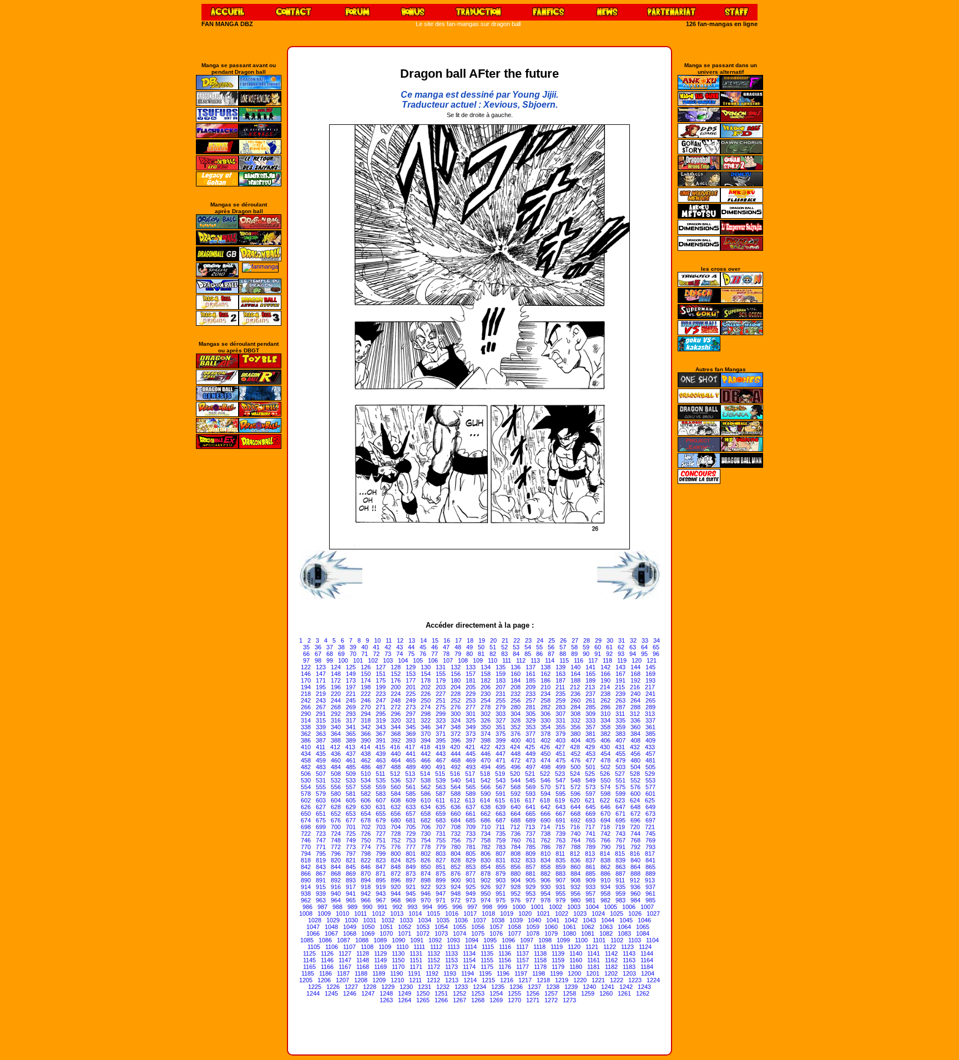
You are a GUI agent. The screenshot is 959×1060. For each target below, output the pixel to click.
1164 (646, 960)
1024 (598, 913)
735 (501, 833)
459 (321, 760)
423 (500, 747)
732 (456, 833)
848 (396, 867)
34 (656, 640)
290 (306, 713)
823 (381, 860)
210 (546, 687)
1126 (327, 953)
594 (546, 793)
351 (501, 727)
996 (457, 906)
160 (516, 673)
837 (590, 860)
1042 (571, 920)
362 (306, 733)
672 (635, 813)
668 (576, 813)
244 (336, 700)
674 (306, 820)
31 (621, 640)
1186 (325, 973)
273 (411, 707)
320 (396, 720)
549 (590, 780)
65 (656, 647)
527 (620, 773)
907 (561, 880)
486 (366, 767)
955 (561, 893)
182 (486, 680)
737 (531, 833)
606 (366, 800)
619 (560, 800)
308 (576, 713)
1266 (441, 1000)
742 (605, 833)
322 (426, 720)
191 (620, 680)
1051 (386, 926)
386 (306, 740)
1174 (469, 966)
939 (321, 893)
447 (501, 753)
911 (620, 880)
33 (645, 640)
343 (381, 727)
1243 (644, 986)
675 (321, 820)
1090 (398, 940)
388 (336, 740)
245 (351, 700)
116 (578, 660)
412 (335, 747)
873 (411, 873)
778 (426, 847)
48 (458, 647)
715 (560, 827)
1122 (609, 946)
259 (561, 700)
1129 (380, 953)
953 (531, 893)
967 (381, 900)
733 (471, 833)
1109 (384, 946)
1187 (343, 973)
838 (605, 860)
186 (546, 680)
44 (411, 647)
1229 (388, 986)
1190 (396, 973)
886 (605, 873)
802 (426, 853)
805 (471, 853)
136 (516, 667)
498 (546, 767)
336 (635, 720)
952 (516, 893)
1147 (345, 960)
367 (381, 733)
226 (426, 693)
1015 (433, 913)
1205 (305, 980)
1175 (487, 966)
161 (531, 673)
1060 (551, 926)
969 (411, 900)
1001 (537, 906)
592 (516, 793)
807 (501, 853)
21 (505, 640)
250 (426, 700)
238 (605, 693)
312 (635, 713)
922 (426, 887)
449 (531, 753)
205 (471, 687)
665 (531, 813)
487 (381, 767)
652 (336, 813)
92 (609, 653)
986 (307, 906)
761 (531, 840)
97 (306, 660)
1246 (349, 993)
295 (381, 713)
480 (635, 760)
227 (441, 693)
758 (486, 840)
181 (471, 680)
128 (396, 667)
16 (446, 640)
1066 (313, 933)
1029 (333, 920)
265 (650, 700)
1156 (504, 960)
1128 (362, 953)
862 (605, 867)
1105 (313, 946)
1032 (388, 920)
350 (486, 727)
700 (336, 827)
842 (306, 867)
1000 (519, 906)
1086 (325, 940)
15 (435, 640)
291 (321, 713)
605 (351, 800)
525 (590, 773)
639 (501, 807)
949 (471, 893)
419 (440, 747)
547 (561, 780)
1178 (540, 966)
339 (321, 727)
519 (500, 773)
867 (321, 873)
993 (412, 906)
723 (321, 833)
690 (546, 820)
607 (381, 800)
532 (336, 780)
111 (506, 660)
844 (336, 867)
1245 (331, 993)
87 (551, 653)
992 (397, 906)
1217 (525, 980)
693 (590, 820)
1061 (569, 926)
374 (486, 733)
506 (306, 773)
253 (471, 700)
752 (396, 840)
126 (366, 667)
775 (381, 847)
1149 (380, 960)
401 (531, 740)
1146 (327, 960)
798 (366, 853)
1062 (587, 926)
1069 (368, 933)
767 (620, 840)
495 (501, 767)
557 (351, 787)
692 (576, 820)
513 (410, 773)
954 (546, 893)
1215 (488, 980)
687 (501, 820)
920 (396, 887)
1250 (423, 993)
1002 (555, 906)
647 (620, 807)
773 (351, 847)
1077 (514, 933)
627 (321, 807)
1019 (506, 913)
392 (396, 740)
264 (635, 700)
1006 (628, 906)
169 (650, 673)
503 (620, 767)
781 (471, 847)
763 (561, 840)
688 (516, 820)
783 (501, 847)
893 (351, 880)
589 (471, 793)
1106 (331, 946)
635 (441, 807)
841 (650, 860)
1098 (545, 940)
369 (411, 733)
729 (411, 833)
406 (605, 740)
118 (607, 660)
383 (620, 733)
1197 (520, 973)
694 (605, 820)
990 (367, 906)
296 (396, 713)
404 (576, 740)
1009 (324, 913)
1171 (416, 966)
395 (441, 740)
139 (561, 667)
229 (471, 693)
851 (441, 867)
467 (441, 760)
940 (336, 893)
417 (410, 747)
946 (426, 893)
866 (306, 873)
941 (351, 893)
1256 (532, 993)
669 (590, 813)
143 (620, 667)
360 (635, 727)
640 (516, 807)
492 (456, 767)
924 (456, 887)
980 (576, 900)
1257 (551, 993)
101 (358, 660)
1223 (635, 980)
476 (576, 760)
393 (411, 740)
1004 (592, 906)
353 (531, 727)
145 (650, 667)
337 (650, 720)
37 (329, 647)
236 (576, 693)
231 (501, 693)
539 (441, 780)
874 (426, 873)
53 (516, 647)
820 (336, 860)
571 (561, 787)
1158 (540, 960)
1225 (314, 986)
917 (351, 887)
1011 (360, 913)
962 (306, 900)
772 (336, 847)
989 (352, 906)
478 (605, 760)
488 (396, 767)
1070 (386, 933)
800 (396, 853)
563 (441, 787)
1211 (415, 980)
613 (470, 800)
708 (456, 827)
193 (650, 680)
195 (321, 687)
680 (396, 820)
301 (471, 713)
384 (635, 733)
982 (605, 900)
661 (471, 813)
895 (381, 880)
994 (427, 906)
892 (336, 880)
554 (306, 787)
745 (650, 833)
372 (456, 733)
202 (426, 687)
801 (411, 853)
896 (396, 880)
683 (441, 820)
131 (441, 667)
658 (426, 813)
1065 (642, 926)
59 (586, 647)
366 (366, 733)
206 (486, 687)
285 (590, 707)
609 (411, 800)
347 (441, 727)
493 (471, 767)
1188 (361, 973)
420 (455, 747)
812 (575, 853)
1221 (598, 980)
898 (426, 880)
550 (605, 780)
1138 (540, 953)
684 (456, 820)
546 (546, 780)
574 (605, 787)
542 (486, 780)
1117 (522, 946)
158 (486, 673)
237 (590, 693)
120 (637, 660)
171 (321, 680)
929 (531, 887)
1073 (441, 933)
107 (448, 660)
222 (366, 693)
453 (590, 753)
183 (501, 680)
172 (336, 680)
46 (434, 647)
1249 (404, 993)
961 (650, 893)
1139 (558, 953)
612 (455, 800)
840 (635, 860)
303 (501, 713)
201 (411, 687)
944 (396, 893)
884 (576, 873)
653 (351, 813)
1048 (331, 926)
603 (321, 800)
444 (456, 753)
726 (366, 833)
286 (605, 707)
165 (590, 673)
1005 (610, 906)
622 (605, 800)
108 (463, 660)
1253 (477, 993)
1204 (647, 973)
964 (336, 900)
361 (650, 727)
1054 (441, 926)
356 (576, 727)
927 (501, 887)
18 (470, 640)
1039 (516, 920)
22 (516, 640)
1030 (351, 920)
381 (590, 733)
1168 (362, 966)
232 (516, 693)
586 (426, 793)
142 (605, 667)
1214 (470, 980)
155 (441, 673)
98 (318, 660)
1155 (487, 960)
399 (501, 740)
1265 (423, 1000)
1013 (396, 913)
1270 (514, 1000)
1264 (404, 1000)
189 (590, 680)
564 (456, 787)
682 (426, 820)
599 (620, 793)
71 (364, 653)
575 (620, 787)
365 (351, 733)
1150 (398, 960)
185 (531, 680)
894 (366, 880)
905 (531, 880)
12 (400, 640)
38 (341, 647)
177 (411, 680)
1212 (433, 980)
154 (426, 673)
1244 (313, 993)
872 (396, 873)
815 (620, 853)
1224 (653, 980)
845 (351, 867)
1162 (611, 960)
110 (492, 660)
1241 (607, 986)
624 (635, 800)
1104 (652, 940)
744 (635, 833)
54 (527, 647)
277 (471, 707)
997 (472, 906)
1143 (629, 953)
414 (365, 747)
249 (411, 700)
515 (440, 773)
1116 (505, 946)
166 (605, 673)
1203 (629, 973)
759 (501, 840)
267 (321, 707)
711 (500, 827)
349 (471, 727)
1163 (629, 960)
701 (351, 827)
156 (456, 673)
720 (635, 827)
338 (306, 727)
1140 (575, 953)
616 (515, 800)
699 (321, 827)
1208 (360, 980)
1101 (599, 940)
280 (516, 707)
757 (471, 840)
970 (426, 900)
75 (411, 653)
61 (609, 647)
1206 (324, 980)
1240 (589, 986)
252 (456, 700)
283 (561, 707)
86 (539, 653)
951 (501, 893)
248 (396, 700)
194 (306, 687)
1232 (443, 986)
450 (546, 753)
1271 (532, 1000)
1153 (451, 960)
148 (336, 673)
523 (560, 773)
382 (605, 733)
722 (306, 833)
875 (441, 873)
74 (399, 653)
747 (321, 840)
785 (531, 847)
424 (515, 747)
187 (561, 680)
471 (501, 760)
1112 (436, 946)
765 (590, 840)
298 (426, 713)
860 (576, 867)
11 (389, 640)
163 (561, 673)
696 (635, 820)
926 (486, 887)
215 (620, 687)
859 (561, 867)
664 (516, 813)
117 (593, 660)
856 (516, 867)
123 (321, 667)
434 (306, 753)
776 (396, 847)
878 (486, 873)
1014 (415, 913)
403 (561, 740)
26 (563, 640)
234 (546, 693)
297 (411, 713)
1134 (469, 953)
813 (590, 853)
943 (381, 893)
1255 (514, 993)
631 (381, 807)
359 (620, 727)
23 (528, 640)
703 (381, 827)
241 (650, 693)
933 (590, 887)
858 (546, 867)
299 (441, 713)
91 (597, 653)
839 (620, 860)
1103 (634, 940)
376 (516, 733)
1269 (496, 1000)
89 (574, 653)
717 (590, 827)
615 (500, 800)
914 (306, 887)
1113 (453, 946)
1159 (558, 960)
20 (493, 640)
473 (531, 760)
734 (486, 833)
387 (321, 740)
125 (351, 667)
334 (605, 720)
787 (561, 847)
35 (306, 647)
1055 (459, 926)
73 (388, 653)
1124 (645, 946)
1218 (543, 980)
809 (531, 853)
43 (399, 647)
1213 (451, 980)
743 (620, 833)
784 (516, 847)
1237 (534, 986)
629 (351, 807)
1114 (471, 946)
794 (306, 853)
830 (486, 860)
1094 (471, 940)
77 (434, 653)
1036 (461, 920)
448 (516, 753)
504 (635, 767)
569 (531, 787)
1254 (496, 993)
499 (561, 767)
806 (486, 853)
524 (575, 773)
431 (620, 747)
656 (396, 813)
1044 (607, 920)
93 (621, 653)
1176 (504, 966)
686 (486, 820)
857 (531, 867)
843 (321, 867)
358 (605, 727)
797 (351, 853)
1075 (477, 933)
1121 (592, 946)
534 (366, 780)
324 (456, 720)
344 (396, 727)
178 (426, 680)
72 (376, 653)
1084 (642, 933)
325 (471, 720)
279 (501, 707)
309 (590, 713)
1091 (416, 940)
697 (650, 820)
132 (456, 667)
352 (516, 727)
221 (351, 693)
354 (546, 727)
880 (516, 873)
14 (423, 640)
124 (336, 667)
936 (635, 887)
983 (620, 900)
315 (321, 720)
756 (456, 840)
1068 (349, 933)
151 (381, 673)
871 (381, 873)
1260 (606, 993)
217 (650, 687)
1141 (593, 953)
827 (441, 860)
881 (531, 873)
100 (343, 660)
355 (561, 727)
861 (590, 867)
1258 (569, 993)
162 (546, 673)
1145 (309, 960)
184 (516, 680)
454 (605, 753)
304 (516, 713)
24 (540, 640)
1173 (451, 966)
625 (650, 800)
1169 (380, 966)
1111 (419, 946)
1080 (569, 933)
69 (341, 653)
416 (395, 747)
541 (471, 780)
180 (456, 680)
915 (321, 887)
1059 (532, 926)
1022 (561, 913)
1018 (488, 913)
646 (605, 807)
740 (576, 833)
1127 (345, 953)
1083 (624, 933)
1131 (416, 953)
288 (635, 707)
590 (486, 793)
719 (620, 827)
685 (471, 820)
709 (471, 827)
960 (635, 893)
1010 (342, 913)
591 (501, 793)
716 (575, 827)
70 (353, 653)
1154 (469, 960)
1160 (575, 960)
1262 (642, 993)
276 (456, 707)
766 (605, 840)
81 (481, 653)
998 (487, 906)
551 (620, 780)
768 (635, 840)
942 (366, 893)
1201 (592, 973)
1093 (453, 940)
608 (396, 800)
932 (576, 887)
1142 (611, 953)
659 (441, 813)
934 (605, 887)
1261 (624, 993)
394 (426, 740)
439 (381, 753)
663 (501, 813)
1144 (646, 953)
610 (426, 800)
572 (576, 787)
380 (576, 733)
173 (351, 680)
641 (531, 807)
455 (620, 753)
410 (306, 747)
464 (396, 760)
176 (396, 680)
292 (336, 713)
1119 (557, 946)
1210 (397, 980)
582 (366, 793)
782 (486, 847)
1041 (552, 920)
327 (501, 720)
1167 (345, 966)
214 (605, 687)
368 (396, 733)
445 (471, 753)
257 (531, 700)
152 (396, 673)
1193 (449, 973)
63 (632, 647)
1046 (644, 920)
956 (576, 893)
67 (318, 653)
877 (471, 873)
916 (336, 887)
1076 (496, 933)
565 (471, 787)
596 (576, 793)
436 (336, 753)
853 (471, 867)
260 (576, 700)
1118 (539, 946)
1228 (369, 986)
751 (381, 840)
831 (501, 860)
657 (411, 813)
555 (321, 787)
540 (456, 780)
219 (321, 693)
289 (650, 707)
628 (336, 807)
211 (560, 687)
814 (605, 853)
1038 (497, 920)
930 (546, 887)
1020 (525, 913)
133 (471, 667)
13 (411, 640)
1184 (646, 966)
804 (456, 853)
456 (635, 753)
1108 (367, 946)
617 (530, 800)
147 (321, 673)
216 (635, 687)
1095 (490, 940)
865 (650, 867)
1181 (593, 966)
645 (590, 807)
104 (403, 660)
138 (546, 667)
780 (456, 847)
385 (650, 733)
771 (321, 847)
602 (306, 800)
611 (440, 800)
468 (456, 760)
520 (515, 773)
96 (656, 653)
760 (516, 840)
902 (486, 880)
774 (366, 847)
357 (590, 727)
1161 (593, 960)
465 (411, 760)
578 (306, 793)
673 (650, 813)
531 (321, 780)
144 (635, 667)
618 (545, 800)
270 (366, 707)
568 (516, 787)
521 (530, 773)
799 (381, 853)
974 (486, 900)
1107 (349, 946)
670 (605, 813)
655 (381, 813)
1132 (433, 953)
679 (381, 820)
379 (561, 733)
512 (395, 773)
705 (411, 827)
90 (586, 653)
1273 (569, 1000)
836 (576, 860)
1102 (616, 940)
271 (381, 707)
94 (632, 653)
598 (605, 793)
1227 (351, 986)
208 (516, 687)
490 (426, 767)
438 (366, 753)
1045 (626, 920)
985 (650, 900)
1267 (459, 1000)
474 (546, 760)
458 (306, 760)
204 (456, 687)
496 (516, 767)
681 (411, 820)
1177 (522, 966)
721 (650, 827)
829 (471, 860)
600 (635, 793)
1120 (574, 946)
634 (426, 807)
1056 (477, 926)
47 (446, 647)
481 (650, 760)
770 (306, 847)
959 (620, 893)
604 (336, 800)
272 (396, 707)
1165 (309, 966)
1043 (589, 920)
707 (441, 827)
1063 (606, 926)
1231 (424, 986)
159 (501, 673)
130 (426, 667)
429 (590, 747)
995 (442, 906)
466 (426, 760)
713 (530, 827)
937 (650, 887)
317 (351, 720)
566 (486, 787)
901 (471, 880)
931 (561, 887)
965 (351, 900)
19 (481, 640)
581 (351, 793)
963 (321, 900)
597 (590, 793)
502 (605, 767)
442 (426, 753)
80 (469, 653)
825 (411, 860)
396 (456, 740)
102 (373, 660)
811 (560, 853)
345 (411, 727)
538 (426, 780)
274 (426, 707)
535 (381, 780)
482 (306, 767)
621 (590, 800)
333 (590, 720)
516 (455, 773)
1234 (479, 986)
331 (561, 720)
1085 (307, 940)
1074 (459, 933)
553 (650, 780)
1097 (526, 940)
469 (471, 760)
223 (381, 693)
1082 (606, 933)
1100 (581, 940)
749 (351, 840)
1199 (556, 973)
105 (418, 660)
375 (501, 733)
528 (635, 773)
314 (306, 720)
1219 (561, 980)
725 (351, 833)
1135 (487, 953)
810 (546, 853)
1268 (477, 1000)
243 (321, 700)
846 (366, 867)
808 (516, 853)
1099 (563, 940)
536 (396, 780)
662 (486, 813)
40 (364, 647)
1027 (653, 913)
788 (576, 847)
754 (426, 840)
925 (471, 887)
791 (620, 847)
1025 (616, 913)
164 (576, 673)
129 (411, 667)
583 (381, 793)
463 (381, 760)
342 (366, 727)
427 (560, 747)
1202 (611, 973)
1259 (587, 993)
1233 (461, 986)
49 (469, 647)
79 (458, 653)
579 (321, 793)
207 (501, 687)
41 (376, 647)
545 (531, 780)
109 (478, 660)
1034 (424, 920)
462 (366, 760)
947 (441, 893)
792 (635, 847)
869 (351, 873)
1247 (368, 993)
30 (610, 640)
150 (366, 673)
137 (531, 667)
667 (561, 813)
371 (441, 733)
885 (590, 873)
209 (531, 687)
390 (366, 740)
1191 (414, 973)
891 (321, 880)
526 (605, 773)
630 (366, 807)
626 (306, 807)
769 (650, 840)
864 (635, 867)
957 (590, 893)
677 (351, 820)
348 (456, 727)
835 (561, 860)
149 (351, 673)
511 (380, 773)
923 (441, 887)
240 (635, 693)
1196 (503, 973)
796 (336, 853)
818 (306, 860)
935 (620, 887)
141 (590, 667)
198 (366, 687)
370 (426, 733)
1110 (402, 946)
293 (351, 713)
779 (441, 847)
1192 (432, 973)
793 (650, 847)
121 (652, 660)
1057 (496, 926)
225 (411, 693)
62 (621, 647)
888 (635, 873)
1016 (451, 913)
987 (322, 906)
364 (336, 733)
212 (575, 687)
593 (531, 793)
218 (306, 693)
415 (380, 747)
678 (366, 820)
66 (306, 653)
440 (396, 753)
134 (486, 667)
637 (471, 807)
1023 (580, 913)
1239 (571, 986)
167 (620, 673)
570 (546, 787)
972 (456, 900)
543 (501, 780)
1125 (309, 953)
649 (650, 807)
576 (635, 787)
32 (633, 640)
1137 (522, 953)
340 (336, 727)
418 (425, 747)
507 (321, 773)
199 (381, 687)
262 (605, 700)
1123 (627, 946)
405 (590, 740)
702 (366, 827)
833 (531, 860)
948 (456, 893)
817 (650, 853)
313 (650, 713)
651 (321, 813)
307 (561, 713)
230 (486, 693)
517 (470, 773)
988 (337, 906)
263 (620, 700)
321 (411, 720)
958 (605, 893)
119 (622, 660)
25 (551, 640)
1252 (459, 993)
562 (426, 787)
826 (426, 860)
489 (411, 767)
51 (492, 647)
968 (396, 900)
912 (635, 880)
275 (441, 707)
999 (502, 906)
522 (545, 773)
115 (564, 660)
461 (351, 760)
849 (411, 867)
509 (351, 773)
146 (306, 673)
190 (605, 680)
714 (545, 827)
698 (306, 827)
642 (546, 807)
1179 (558, 966)
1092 (435, 940)
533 (351, 780)
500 (576, 767)
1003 (574, 906)
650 (306, 813)
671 (620, 813)
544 (516, 780)
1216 (506, 980)
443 (441, 753)
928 (516, 887)
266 (306, 707)
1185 (307, 973)
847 (381, 867)
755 (441, 840)
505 (650, 767)
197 (351, 687)
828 (456, 860)
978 (546, 900)
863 (620, 867)
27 (575, 640)
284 (576, 707)
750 (366, 840)
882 (546, 873)
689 (531, 820)
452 (576, 753)
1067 (331, 933)
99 (329, 660)
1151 (416, 960)
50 (481, 647)
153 (411, 673)
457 (650, 753)
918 (366, 887)
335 (620, 720)
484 (336, 767)
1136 (504, 953)
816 (635, 853)
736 (516, 833)
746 (306, 840)
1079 (551, 933)
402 (546, 740)
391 (381, 740)
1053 (423, 926)
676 (336, 820)
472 (516, 760)
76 (423, 653)
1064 (624, 926)
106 (433, 660)
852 (456, 867)
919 (381, 887)
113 (535, 660)
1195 (485, 973)
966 (366, 900)
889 (650, 873)
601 (650, 793)
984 (635, 900)
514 (425, 773)
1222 (616, 980)
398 (486, 740)
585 (411, 793)
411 (320, 747)
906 (546, 880)
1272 (551, 1000)
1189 (378, 973)
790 (605, 847)
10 (377, 640)
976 (516, 900)
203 (441, 687)
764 (576, 840)
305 (531, 713)
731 (441, 833)
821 (351, 860)
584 (396, 793)
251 (441, 700)
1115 (488, 946)
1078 (532, 933)
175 (381, 680)
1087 (343, 940)
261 (590, 700)
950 (486, 893)
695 (620, 820)
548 (576, 780)
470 (486, 760)
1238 (552, 986)
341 (351, 727)
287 (620, 707)
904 (516, 880)
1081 (587, 933)
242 (306, 700)
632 (396, 807)
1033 (406, 920)
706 (426, 827)
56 (551, 647)
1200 (574, 973)
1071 (404, 933)
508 (336, 773)
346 (426, 727)
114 (549, 660)
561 (411, 787)
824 (396, 860)
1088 (362, 940)
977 (531, 900)
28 (586, 640)
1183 (629, 966)
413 (350, 747)
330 (546, 720)
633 (411, 807)
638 (486, 807)
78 (446, 653)
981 (590, 900)
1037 (479, 920)
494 (486, 767)
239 (620, 693)
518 (485, 773)
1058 (514, 926)
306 (546, 713)
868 (336, 873)
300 (456, 713)
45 (423, 647)
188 (576, 680)
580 (336, 793)
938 (306, 893)
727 (381, 833)
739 (561, 833)
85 (527, 653)
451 (561, 753)
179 (441, 680)
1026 (635, 913)
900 (456, 880)
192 (635, 680)
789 (590, 847)
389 (351, 740)
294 (366, 713)
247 (381, 700)
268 (336, 707)
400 (516, 740)
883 (561, 873)
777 (411, 847)
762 (546, 840)
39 (353, 647)
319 (381, 720)
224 (396, 693)
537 (411, 780)
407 (620, 740)
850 (426, 867)
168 (635, 673)
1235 (497, 986)
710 (486, 827)
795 (321, 853)
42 (388, 647)
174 (366, 680)
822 (366, 860)
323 (441, 720)
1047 (313, 926)
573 (590, 787)
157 (471, 673)
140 (576, 667)
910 (605, 880)
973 (471, 900)
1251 (441, 993)
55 (539, 647)
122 (306, 667)
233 (531, 693)
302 (486, 713)
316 (336, 720)
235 (561, 693)
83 (504, 653)
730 (426, 833)
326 (486, 720)
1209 (379, 980)
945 (411, 893)
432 (635, 747)
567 (501, 787)
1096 (508, 940)
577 (650, 787)
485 (351, 767)
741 (590, 833)
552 (635, 780)
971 (441, 900)
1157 (522, 960)
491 (441, 767)
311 (620, 713)
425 (530, 747)
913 (650, 880)
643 (561, 807)
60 (597, 647)
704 (396, 827)
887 (620, 873)
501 (590, 767)
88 (562, 653)
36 (318, 647)
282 (546, 707)
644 (576, 807)
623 (620, 800)
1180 (575, 966)
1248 (386, 993)
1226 (333, 986)
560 (396, 787)
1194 (467, 973)
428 (575, 747)
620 (575, 800)
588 (456, 793)
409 (650, 740)
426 (545, 747)
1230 (406, 986)
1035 (443, 920)
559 (381, 787)
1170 (398, 966)
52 (504, 647)
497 (531, 767)
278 (486, 707)
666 (546, 813)
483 (321, 767)
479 (620, 760)
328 (516, 720)
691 (561, 820)
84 (516, 653)
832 (516, 860)
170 (306, 680)
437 (351, 753)
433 (650, 747)
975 (501, 900)
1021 (543, 913)
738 (546, 833)
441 (411, 753)
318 (366, 720)
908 (576, 880)
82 (492, 653)
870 (366, 873)
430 (605, 747)
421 (470, 747)
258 (546, 700)
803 (441, 853)
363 (321, 733)
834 (546, 860)
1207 (342, 980)
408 (635, 740)
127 (381, 667)
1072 (423, 933)
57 (562, 647)
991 (382, 906)
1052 (404, 926)
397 (471, 740)
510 (366, 773)
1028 (314, 920)
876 (456, 873)
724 (336, 833)
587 (441, 793)
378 (546, 733)
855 (501, 867)
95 (644, 653)
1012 (378, 913)
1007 (647, 906)
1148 (362, 960)
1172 (433, 966)
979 (561, 900)
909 (590, 880)
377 (531, 733)
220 (336, 693)
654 (366, 813)
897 (411, 880)
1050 (368, 926)
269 (351, 707)
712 (515, 827)
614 (485, 800)
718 (605, 827)
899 (441, 880)
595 (561, 793)
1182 (611, 966)
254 (486, 700)
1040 (534, 920)
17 (458, 640)
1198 (538, 973)
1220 (580, 980)
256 (516, 700)
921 (411, 887)
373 (471, 733)
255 (501, 700)
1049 (349, 926)
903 (501, 880)
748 (336, 840)
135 (501, 667)
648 (635, 807)
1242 (626, 986)
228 (456, 693)
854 (486, 867)
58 (574, 647)
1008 (305, 913)
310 (605, 713)
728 (396, 833)
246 (366, 700)
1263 (386, 1000)
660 (456, 813)
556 (336, 787)
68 (329, 653)
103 (388, 660)
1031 (369, 920)
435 (321, 753)
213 (590, 687)
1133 (451, 953)
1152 (433, 960)
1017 (470, 913)
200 (396, 687)
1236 (516, 986)
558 (366, 787)
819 (321, 860)
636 (456, 807)
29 (598, 640)
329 (531, 720)
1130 (398, 953)
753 (411, 840)
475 (561, 760)
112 (521, 660)
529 (650, 773)
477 (590, 760)
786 (546, 847)
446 (486, 753)
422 (485, 747)
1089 (380, 940)
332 (576, 720)
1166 (327, 966)
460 (336, 760)
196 (336, 687)
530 (306, 780)
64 (644, 647)
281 (531, 707)
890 (306, 880)
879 (501, 873)
